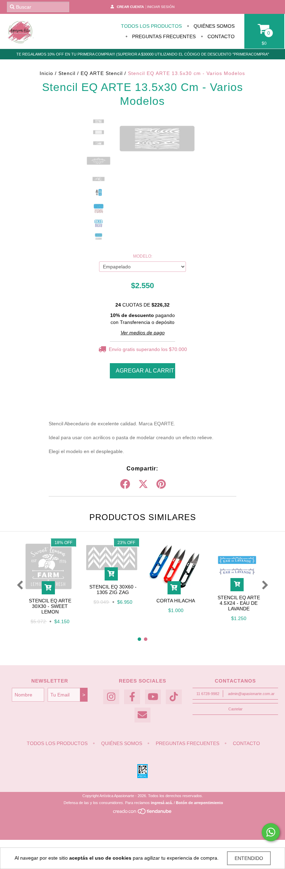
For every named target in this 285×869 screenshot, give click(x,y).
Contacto (220, 36)
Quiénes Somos (213, 26)
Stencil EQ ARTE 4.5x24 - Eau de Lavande (239, 603)
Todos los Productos (151, 26)
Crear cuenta (130, 7)
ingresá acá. (162, 803)
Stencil (66, 73)
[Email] (142, 715)
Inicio (46, 73)
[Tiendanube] (142, 813)
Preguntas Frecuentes (163, 36)
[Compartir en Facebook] (125, 484)
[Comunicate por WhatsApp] (271, 832)
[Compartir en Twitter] (143, 484)
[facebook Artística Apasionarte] (132, 697)
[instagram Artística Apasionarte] (111, 697)
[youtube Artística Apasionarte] (153, 697)
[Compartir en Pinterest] (161, 484)
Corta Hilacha (175, 600)
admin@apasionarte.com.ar (251, 694)
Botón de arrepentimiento (199, 803)
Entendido (249, 858)
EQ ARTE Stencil (102, 73)
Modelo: (142, 256)
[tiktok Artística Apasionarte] (174, 697)
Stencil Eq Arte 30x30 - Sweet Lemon (50, 606)
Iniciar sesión (160, 7)
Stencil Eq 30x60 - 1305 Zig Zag (113, 589)
